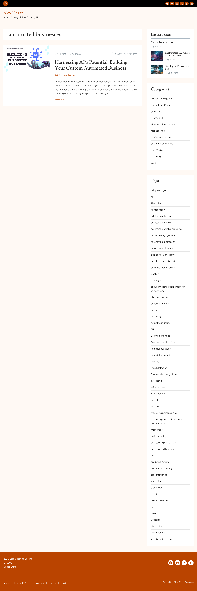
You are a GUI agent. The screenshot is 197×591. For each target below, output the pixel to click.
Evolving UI (157, 117)
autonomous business (162, 248)
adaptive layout (159, 190)
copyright (156, 280)
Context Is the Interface (162, 42)
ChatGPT (155, 273)
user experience (159, 500)
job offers (156, 400)
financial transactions (162, 355)
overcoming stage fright (164, 442)
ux (152, 506)
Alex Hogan (13, 13)
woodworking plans (161, 538)
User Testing (157, 150)
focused (155, 361)
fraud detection (159, 367)
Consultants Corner (161, 105)
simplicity (156, 481)
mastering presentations (164, 412)
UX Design (156, 156)
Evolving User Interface (163, 342)
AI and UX (156, 203)
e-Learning (156, 111)
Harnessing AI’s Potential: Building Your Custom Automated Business (91, 65)
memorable (157, 429)
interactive (156, 380)
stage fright (157, 487)
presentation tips (160, 474)
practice (155, 455)
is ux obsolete (158, 393)
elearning (156, 316)
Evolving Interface (160, 335)
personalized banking (162, 449)
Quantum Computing (162, 143)
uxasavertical (158, 513)
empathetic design (160, 322)
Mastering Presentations (164, 124)
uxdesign (155, 519)
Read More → (61, 99)
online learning (158, 436)
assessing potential (161, 222)
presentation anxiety (161, 468)
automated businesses (163, 241)
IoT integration (158, 387)
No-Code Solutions (161, 137)
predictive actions (160, 461)
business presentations (163, 267)
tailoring (155, 494)
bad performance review (164, 254)
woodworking (158, 532)
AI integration (158, 209)
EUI (152, 329)
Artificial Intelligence (65, 75)
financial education (161, 348)
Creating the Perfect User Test (177, 67)
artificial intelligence (161, 216)
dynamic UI (157, 310)
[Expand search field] (5, 3)
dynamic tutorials (160, 303)
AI (152, 196)
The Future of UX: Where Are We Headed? (177, 54)
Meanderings (158, 130)
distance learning (160, 297)
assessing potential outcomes (167, 228)
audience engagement (163, 235)
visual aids (156, 526)
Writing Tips (157, 163)
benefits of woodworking (164, 261)
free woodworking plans (164, 374)
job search (156, 406)
